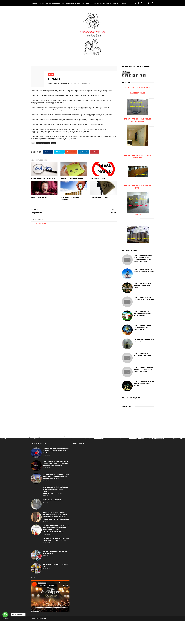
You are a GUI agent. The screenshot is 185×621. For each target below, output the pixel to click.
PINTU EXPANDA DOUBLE (52, 500)
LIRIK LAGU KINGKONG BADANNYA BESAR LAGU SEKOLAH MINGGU (142, 313)
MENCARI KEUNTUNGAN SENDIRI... (69, 198)
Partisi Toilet (137, 93)
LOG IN (88, 3)
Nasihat (53, 143)
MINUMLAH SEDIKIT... (98, 178)
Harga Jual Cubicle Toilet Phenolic (137, 156)
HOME (42, 3)
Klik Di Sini (138, 214)
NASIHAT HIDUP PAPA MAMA (71, 178)
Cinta (42, 143)
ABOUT (34, 3)
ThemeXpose (42, 618)
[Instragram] (135, 3)
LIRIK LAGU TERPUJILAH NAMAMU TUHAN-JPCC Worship (142, 285)
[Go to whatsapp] (5, 614)
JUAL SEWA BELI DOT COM (55, 3)
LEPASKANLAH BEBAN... (99, 197)
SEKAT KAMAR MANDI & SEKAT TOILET (106, 3)
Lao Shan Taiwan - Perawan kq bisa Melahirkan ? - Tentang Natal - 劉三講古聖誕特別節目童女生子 (56, 476)
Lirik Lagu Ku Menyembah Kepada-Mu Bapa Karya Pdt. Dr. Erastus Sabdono (56, 451)
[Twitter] (141, 3)
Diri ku (47, 143)
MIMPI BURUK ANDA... (39, 197)
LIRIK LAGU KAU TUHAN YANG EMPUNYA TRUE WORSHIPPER (142, 327)
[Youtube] (138, 3)
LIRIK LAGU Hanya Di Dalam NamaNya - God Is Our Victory (144, 383)
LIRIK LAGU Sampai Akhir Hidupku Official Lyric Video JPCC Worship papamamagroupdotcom (55, 463)
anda (51, 74)
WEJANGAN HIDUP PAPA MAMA (43, 178)
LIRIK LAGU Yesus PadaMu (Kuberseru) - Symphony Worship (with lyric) (143, 369)
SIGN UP (124, 3)
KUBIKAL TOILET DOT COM (75, 3)
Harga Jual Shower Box (137, 88)
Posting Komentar (40, 223)
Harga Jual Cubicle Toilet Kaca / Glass (137, 120)
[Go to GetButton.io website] (5, 619)
